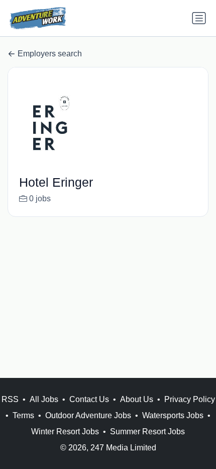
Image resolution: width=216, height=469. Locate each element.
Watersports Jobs (172, 415)
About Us (136, 399)
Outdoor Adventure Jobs (88, 415)
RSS (10, 399)
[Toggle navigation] (198, 18)
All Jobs (44, 399)
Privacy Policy (189, 399)
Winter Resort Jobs (65, 431)
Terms (23, 415)
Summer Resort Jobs (147, 431)
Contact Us (89, 399)
